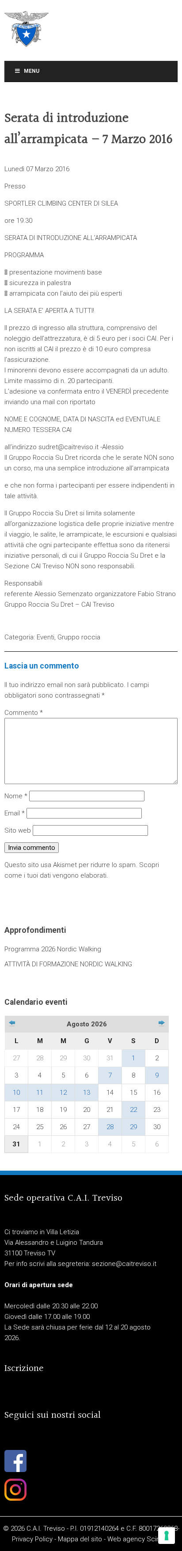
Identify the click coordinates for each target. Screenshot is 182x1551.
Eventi (45, 637)
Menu (31, 71)
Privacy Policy (32, 1539)
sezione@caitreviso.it (124, 1264)
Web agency (126, 1539)
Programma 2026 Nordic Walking (52, 949)
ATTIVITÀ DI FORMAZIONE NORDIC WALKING (68, 964)
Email (14, 813)
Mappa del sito (80, 1539)
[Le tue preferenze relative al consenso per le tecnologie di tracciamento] (166, 1535)
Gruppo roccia (78, 637)
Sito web (17, 830)
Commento (23, 713)
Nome (15, 796)
